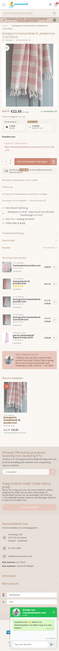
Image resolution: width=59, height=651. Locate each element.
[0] (56, 4)
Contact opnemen (29, 507)
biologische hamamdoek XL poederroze (12, 420)
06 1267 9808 (14, 548)
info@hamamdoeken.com (20, 556)
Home (5, 25)
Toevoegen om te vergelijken (14, 200)
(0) (29, 40)
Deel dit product (37, 200)
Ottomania (7, 40)
